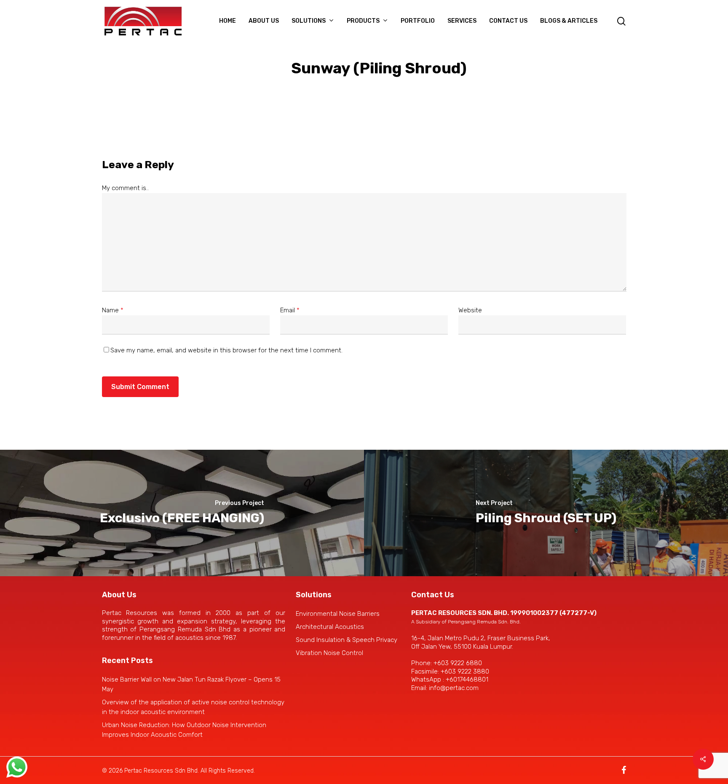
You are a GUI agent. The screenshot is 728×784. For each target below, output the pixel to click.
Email (290, 310)
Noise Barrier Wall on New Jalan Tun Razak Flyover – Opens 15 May (191, 684)
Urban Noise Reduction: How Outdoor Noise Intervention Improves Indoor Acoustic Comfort (184, 729)
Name (112, 310)
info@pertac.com (454, 688)
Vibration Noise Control (329, 653)
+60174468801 (467, 679)
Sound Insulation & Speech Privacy (346, 640)
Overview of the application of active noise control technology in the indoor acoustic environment (193, 707)
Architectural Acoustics (330, 627)
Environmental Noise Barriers (338, 614)
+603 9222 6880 (458, 663)
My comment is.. (125, 188)
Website (470, 310)
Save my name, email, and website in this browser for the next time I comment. (226, 350)
